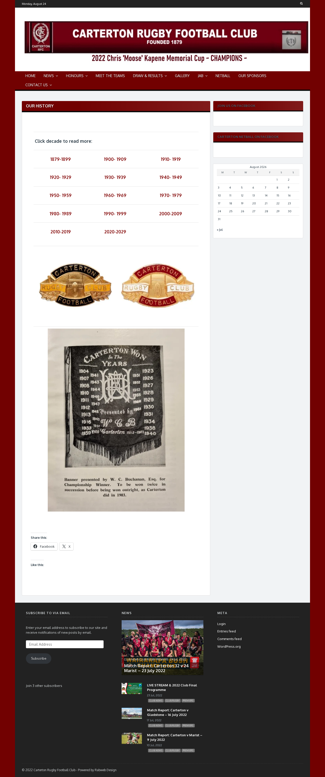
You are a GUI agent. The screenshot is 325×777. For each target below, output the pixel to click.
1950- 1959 (61, 195)
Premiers (162, 659)
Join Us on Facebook (236, 106)
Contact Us (36, 85)
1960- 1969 (115, 195)
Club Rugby (147, 659)
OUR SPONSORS (252, 76)
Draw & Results (148, 76)
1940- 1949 (170, 177)
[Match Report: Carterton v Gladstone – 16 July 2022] (132, 718)
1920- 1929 (60, 177)
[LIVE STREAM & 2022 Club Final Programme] (132, 693)
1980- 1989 (61, 213)
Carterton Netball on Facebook (248, 137)
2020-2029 (115, 231)
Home (30, 76)
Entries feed (226, 631)
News (49, 76)
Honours (75, 76)
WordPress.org (229, 646)
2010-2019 (61, 231)
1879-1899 (60, 159)
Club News (131, 659)
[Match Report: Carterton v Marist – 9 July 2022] (132, 743)
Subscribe (38, 658)
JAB (200, 76)
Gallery (182, 76)
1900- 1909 (115, 159)
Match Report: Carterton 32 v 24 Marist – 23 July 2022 (156, 668)
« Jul (220, 230)
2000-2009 (170, 213)
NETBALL (223, 76)
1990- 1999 (115, 213)
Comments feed (229, 639)
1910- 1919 (171, 159)
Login (221, 624)
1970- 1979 (171, 195)
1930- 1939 (115, 177)
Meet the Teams (110, 76)
